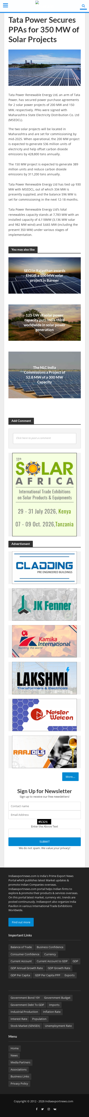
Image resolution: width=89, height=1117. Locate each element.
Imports (54, 1005)
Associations (19, 1069)
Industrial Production (24, 1012)
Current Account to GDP (52, 961)
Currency (50, 954)
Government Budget (57, 998)
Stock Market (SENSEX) (25, 1026)
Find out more (21, 922)
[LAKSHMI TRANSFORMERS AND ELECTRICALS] (44, 678)
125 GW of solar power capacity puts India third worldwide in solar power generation (44, 322)
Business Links (20, 1076)
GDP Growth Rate (59, 968)
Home (15, 1048)
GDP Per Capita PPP (47, 975)
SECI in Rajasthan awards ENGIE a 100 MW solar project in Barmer (44, 275)
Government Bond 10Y (25, 998)
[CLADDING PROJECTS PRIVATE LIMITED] (44, 567)
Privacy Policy (19, 1083)
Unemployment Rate (58, 1026)
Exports (70, 975)
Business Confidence (50, 947)
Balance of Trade (21, 947)
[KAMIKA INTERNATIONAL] (44, 641)
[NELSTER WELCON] (44, 715)
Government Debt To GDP (27, 1005)
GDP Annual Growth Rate (27, 968)
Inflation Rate (51, 1012)
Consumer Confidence (25, 954)
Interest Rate (19, 1019)
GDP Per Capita (20, 975)
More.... (70, 777)
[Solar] (44, 494)
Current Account (21, 961)
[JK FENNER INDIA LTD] (44, 604)
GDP (75, 961)
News (14, 1055)
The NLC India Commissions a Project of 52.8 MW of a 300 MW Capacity (44, 374)
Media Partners (20, 1062)
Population (39, 1019)
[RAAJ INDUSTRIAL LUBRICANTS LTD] (44, 752)
